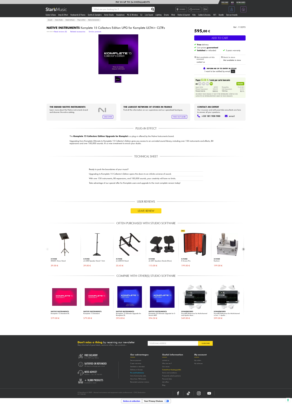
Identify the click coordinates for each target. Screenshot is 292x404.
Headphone (120, 14)
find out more (179, 117)
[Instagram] (199, 393)
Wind (173, 14)
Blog (163, 385)
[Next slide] (243, 249)
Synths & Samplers (95, 14)
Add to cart (220, 38)
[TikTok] (188, 393)
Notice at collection (131, 401)
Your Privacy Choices (153, 401)
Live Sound (149, 14)
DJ (141, 14)
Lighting (158, 14)
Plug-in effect (81, 20)
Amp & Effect (63, 14)
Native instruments (93, 20)
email (232, 116)
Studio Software (70, 20)
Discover (108, 117)
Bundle (221, 14)
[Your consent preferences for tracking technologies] (288, 400)
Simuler (240, 83)
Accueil (50, 20)
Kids (194, 14)
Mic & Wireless (132, 14)
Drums (166, 14)
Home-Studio (109, 14)
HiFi (215, 14)
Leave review (146, 210)
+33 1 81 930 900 (96, 374)
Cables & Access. (204, 14)
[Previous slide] (47, 249)
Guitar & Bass (51, 14)
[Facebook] (178, 393)
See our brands (231, 14)
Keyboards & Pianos (78, 14)
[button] (118, 79)
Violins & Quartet (183, 14)
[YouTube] (209, 393)
